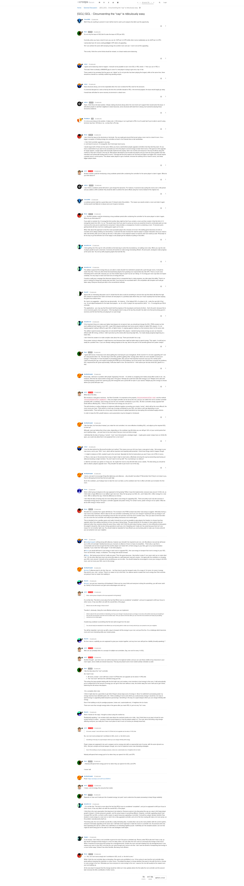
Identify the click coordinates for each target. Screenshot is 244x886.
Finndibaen (87, 118)
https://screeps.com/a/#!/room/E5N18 (99, 779)
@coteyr (86, 570)
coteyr (85, 64)
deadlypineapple (88, 374)
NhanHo (86, 581)
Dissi (85, 32)
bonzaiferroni (87, 245)
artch (85, 171)
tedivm (86, 102)
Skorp (85, 135)
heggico (86, 837)
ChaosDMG (87, 19)
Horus (85, 489)
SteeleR (86, 292)
